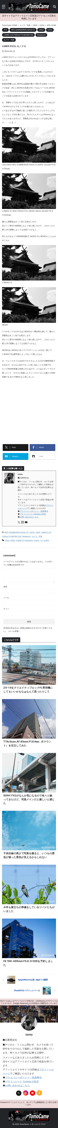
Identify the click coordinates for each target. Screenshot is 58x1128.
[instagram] (22, 522)
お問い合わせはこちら (29, 517)
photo (36, 540)
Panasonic (26, 536)
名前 (5, 586)
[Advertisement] (29, 410)
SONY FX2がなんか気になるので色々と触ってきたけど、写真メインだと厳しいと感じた (29, 799)
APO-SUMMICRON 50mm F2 (16, 532)
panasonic (29, 540)
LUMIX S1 (19, 540)
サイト (6, 609)
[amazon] (39, 1093)
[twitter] (19, 522)
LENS (37, 532)
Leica (7, 540)
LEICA (32, 532)
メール (6, 597)
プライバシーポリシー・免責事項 (34, 511)
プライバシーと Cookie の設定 (33, 514)
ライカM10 (44, 540)
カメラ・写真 (37, 536)
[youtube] (26, 522)
